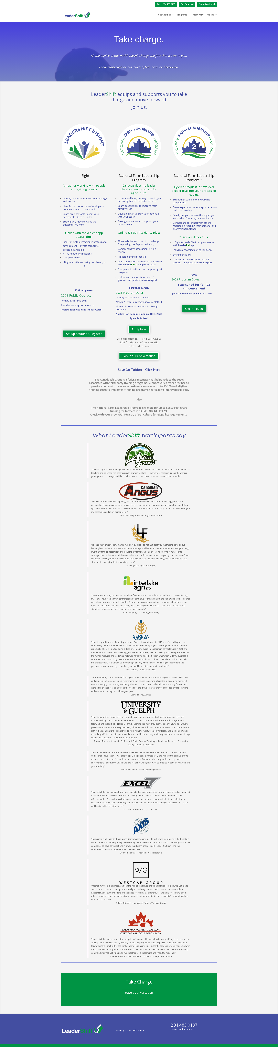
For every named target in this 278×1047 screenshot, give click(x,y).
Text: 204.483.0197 (166, 4)
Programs (182, 15)
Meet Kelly (198, 15)
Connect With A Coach (184, 1027)
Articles (210, 15)
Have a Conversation (139, 993)
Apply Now (139, 329)
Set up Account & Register (84, 334)
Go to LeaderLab (207, 4)
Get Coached (187, 4)
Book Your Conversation (139, 356)
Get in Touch (194, 309)
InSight (84, 175)
